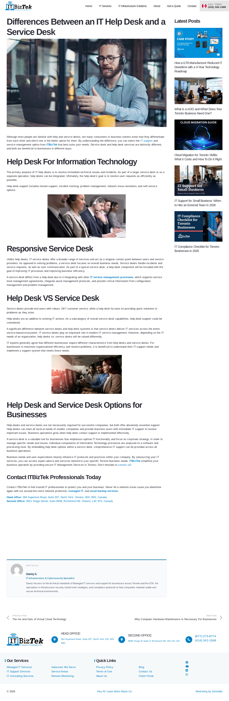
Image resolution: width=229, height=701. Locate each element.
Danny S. (31, 574)
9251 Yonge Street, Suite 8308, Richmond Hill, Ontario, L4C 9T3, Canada (60, 501)
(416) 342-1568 (205, 640)
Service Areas (59, 671)
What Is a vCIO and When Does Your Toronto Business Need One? (198, 111)
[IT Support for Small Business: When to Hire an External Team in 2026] (198, 167)
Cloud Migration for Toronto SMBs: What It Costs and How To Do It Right (198, 157)
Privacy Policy (104, 667)
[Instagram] (187, 675)
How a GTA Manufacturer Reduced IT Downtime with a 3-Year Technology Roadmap (198, 67)
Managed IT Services (19, 667)
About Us (101, 676)
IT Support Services (18, 671)
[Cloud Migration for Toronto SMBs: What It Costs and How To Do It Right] (198, 121)
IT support (146, 140)
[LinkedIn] (187, 670)
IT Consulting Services (20, 676)
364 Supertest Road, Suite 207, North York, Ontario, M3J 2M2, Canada (57, 497)
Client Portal (146, 676)
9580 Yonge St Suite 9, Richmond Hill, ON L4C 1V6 (154, 641)
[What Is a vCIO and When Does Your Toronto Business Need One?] (198, 79)
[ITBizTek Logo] (18, 6)
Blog (141, 667)
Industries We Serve (63, 667)
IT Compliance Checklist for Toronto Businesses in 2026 (196, 249)
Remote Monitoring (62, 676)
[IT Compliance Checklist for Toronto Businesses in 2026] (198, 213)
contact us (124, 464)
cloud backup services (104, 491)
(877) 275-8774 (205, 636)
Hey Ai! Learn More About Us (114, 691)
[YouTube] (187, 666)
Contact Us (145, 671)
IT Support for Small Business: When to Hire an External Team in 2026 (197, 203)
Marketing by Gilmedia (209, 691)
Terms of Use (104, 671)
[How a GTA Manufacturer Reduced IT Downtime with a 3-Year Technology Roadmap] (198, 30)
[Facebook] (187, 662)
